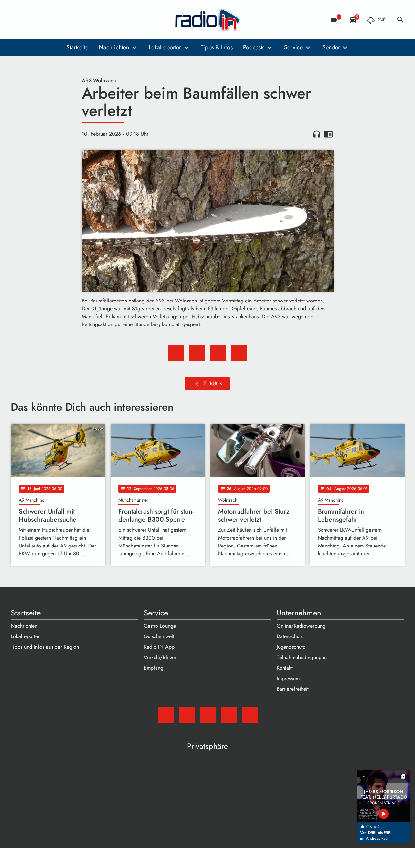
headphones (316, 134)
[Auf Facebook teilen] (176, 353)
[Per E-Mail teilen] (239, 353)
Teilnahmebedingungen (302, 657)
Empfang (153, 668)
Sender (331, 47)
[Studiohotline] (69, 19)
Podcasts (253, 47)
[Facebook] (30, 19)
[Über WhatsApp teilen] (218, 353)
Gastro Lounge (160, 626)
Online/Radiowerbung (301, 626)
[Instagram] (43, 19)
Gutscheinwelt (159, 636)
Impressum (288, 678)
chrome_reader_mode (328, 134)
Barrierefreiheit (293, 689)
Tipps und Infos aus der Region (45, 647)
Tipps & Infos (217, 47)
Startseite (77, 47)
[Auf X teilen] (197, 353)
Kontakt (285, 668)
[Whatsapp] (56, 19)
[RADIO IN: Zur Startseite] (207, 20)
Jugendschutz (291, 647)
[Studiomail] (17, 19)
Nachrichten (114, 47)
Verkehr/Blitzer (160, 657)
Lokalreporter (165, 47)
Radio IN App (159, 647)
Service (293, 47)
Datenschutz (290, 636)
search (400, 20)
